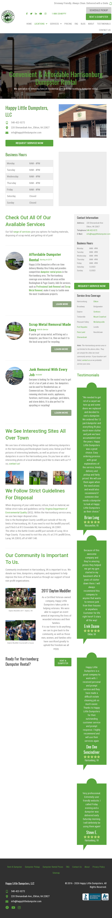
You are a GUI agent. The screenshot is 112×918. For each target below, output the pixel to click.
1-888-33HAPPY (58, 13)
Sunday (10, 202)
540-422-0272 (18, 122)
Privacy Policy (98, 867)
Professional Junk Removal (48, 286)
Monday (11, 163)
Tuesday (11, 169)
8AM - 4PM (34, 163)
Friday (10, 189)
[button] (29, 143)
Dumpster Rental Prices (53, 867)
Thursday (11, 183)
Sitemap (56, 873)
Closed (32, 196)
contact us (14, 463)
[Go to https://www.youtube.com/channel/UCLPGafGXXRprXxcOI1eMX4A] (13, 908)
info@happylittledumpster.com (26, 132)
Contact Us (77, 867)
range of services (22, 231)
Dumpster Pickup (32, 867)
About (87, 867)
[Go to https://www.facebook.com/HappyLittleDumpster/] (7, 908)
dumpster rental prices (51, 272)
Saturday (11, 196)
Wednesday (12, 176)
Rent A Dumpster (14, 867)
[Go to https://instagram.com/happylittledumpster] (19, 908)
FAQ (67, 867)
